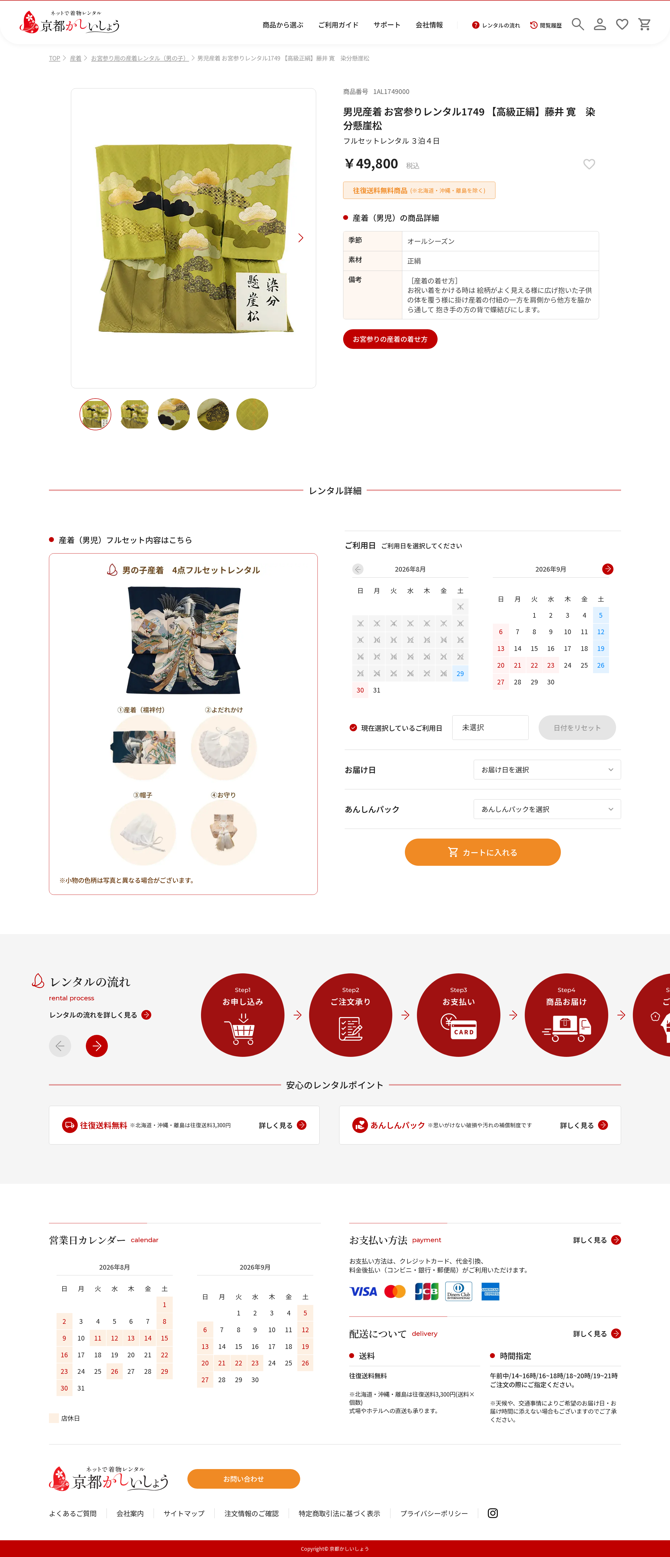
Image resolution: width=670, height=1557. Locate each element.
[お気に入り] (622, 22)
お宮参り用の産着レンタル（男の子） (140, 58)
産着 (75, 58)
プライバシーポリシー (434, 1513)
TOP (54, 58)
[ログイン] (600, 22)
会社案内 (130, 1513)
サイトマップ (184, 1513)
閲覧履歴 (551, 25)
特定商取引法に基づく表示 (339, 1513)
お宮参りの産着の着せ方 (390, 339)
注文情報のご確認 (251, 1513)
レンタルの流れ (501, 25)
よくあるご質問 (73, 1513)
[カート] (644, 22)
